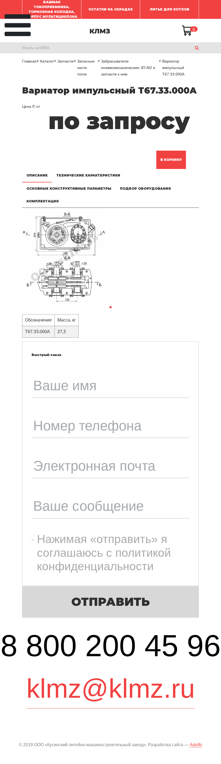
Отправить (110, 602)
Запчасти (65, 61)
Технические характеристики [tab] (88, 175)
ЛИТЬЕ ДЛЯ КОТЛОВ (169, 9)
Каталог (47, 61)
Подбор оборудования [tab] (145, 188)
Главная (29, 61)
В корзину (171, 160)
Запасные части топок (86, 67)
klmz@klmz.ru (110, 688)
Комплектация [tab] (42, 201)
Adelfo (196, 744)
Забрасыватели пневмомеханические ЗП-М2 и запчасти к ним (128, 67)
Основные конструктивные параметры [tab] (68, 188)
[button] (110, 307)
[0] (187, 31)
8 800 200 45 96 (111, 645)
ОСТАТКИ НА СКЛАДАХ (110, 9)
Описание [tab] (37, 175)
